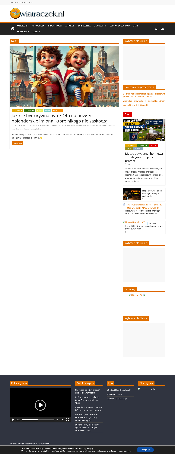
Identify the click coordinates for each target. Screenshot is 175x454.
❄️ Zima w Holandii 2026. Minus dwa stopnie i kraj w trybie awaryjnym (144, 226)
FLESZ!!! (154, 145)
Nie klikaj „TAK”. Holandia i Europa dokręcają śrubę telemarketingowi (87, 417)
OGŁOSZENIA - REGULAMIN (119, 390)
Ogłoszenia (23, 31)
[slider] (38, 419)
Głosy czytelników (120, 25)
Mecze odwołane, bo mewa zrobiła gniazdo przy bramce (144, 157)
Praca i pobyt (55, 25)
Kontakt (37, 31)
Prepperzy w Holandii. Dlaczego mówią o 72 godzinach (152, 193)
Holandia (35, 125)
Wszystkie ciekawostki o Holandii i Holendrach (144, 101)
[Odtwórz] (13, 419)
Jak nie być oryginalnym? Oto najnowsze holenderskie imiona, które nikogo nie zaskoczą (59, 118)
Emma (28, 125)
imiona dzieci (45, 125)
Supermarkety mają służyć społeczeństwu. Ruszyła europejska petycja (87, 427)
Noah (73, 125)
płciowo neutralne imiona (105, 125)
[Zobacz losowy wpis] (162, 29)
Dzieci (39, 110)
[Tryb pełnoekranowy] (67, 419)
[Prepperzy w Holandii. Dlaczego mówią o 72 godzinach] (132, 189)
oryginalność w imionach (85, 125)
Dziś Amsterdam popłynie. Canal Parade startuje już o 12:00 (87, 400)
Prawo (128, 148)
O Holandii (23, 25)
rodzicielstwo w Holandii (21, 129)
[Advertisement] (144, 63)
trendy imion (36, 129)
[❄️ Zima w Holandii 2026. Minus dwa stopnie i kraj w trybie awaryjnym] (134, 222)
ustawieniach (125, 451)
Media (47, 110)
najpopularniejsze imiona (60, 125)
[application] (40, 405)
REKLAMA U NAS (114, 394)
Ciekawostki (100, 25)
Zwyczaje (138, 148)
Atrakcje (69, 25)
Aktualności (38, 25)
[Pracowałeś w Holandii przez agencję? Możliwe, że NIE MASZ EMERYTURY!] (143, 204)
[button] (40, 405)
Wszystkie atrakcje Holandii (135, 105)
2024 (23, 125)
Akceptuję (145, 449)
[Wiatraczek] (13, 29)
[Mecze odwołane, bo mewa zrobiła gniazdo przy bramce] (144, 120)
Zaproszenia (84, 25)
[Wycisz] (63, 419)
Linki (135, 25)
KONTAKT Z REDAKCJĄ (117, 398)
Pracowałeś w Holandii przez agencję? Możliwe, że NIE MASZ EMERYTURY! (142, 212)
